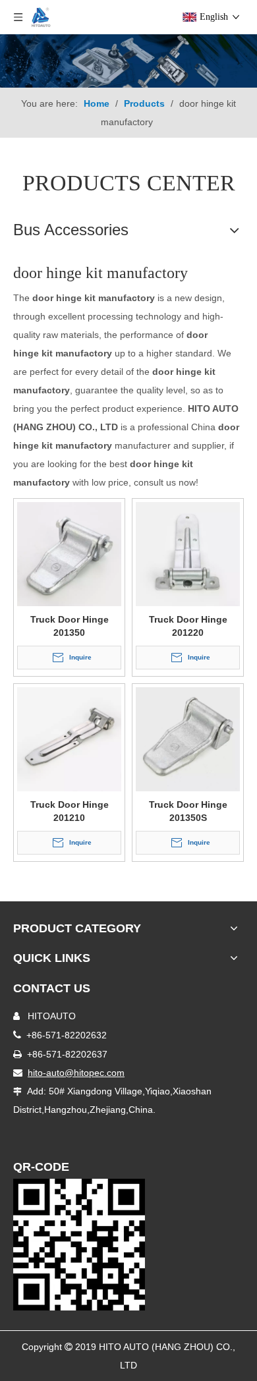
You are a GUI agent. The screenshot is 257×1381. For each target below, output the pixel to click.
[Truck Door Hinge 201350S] (188, 738)
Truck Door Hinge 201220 (188, 626)
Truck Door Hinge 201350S (188, 811)
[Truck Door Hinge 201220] (188, 553)
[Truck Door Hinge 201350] (69, 553)
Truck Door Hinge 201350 (69, 626)
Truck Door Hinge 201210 (69, 811)
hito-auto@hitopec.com (76, 1072)
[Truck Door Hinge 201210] (69, 738)
